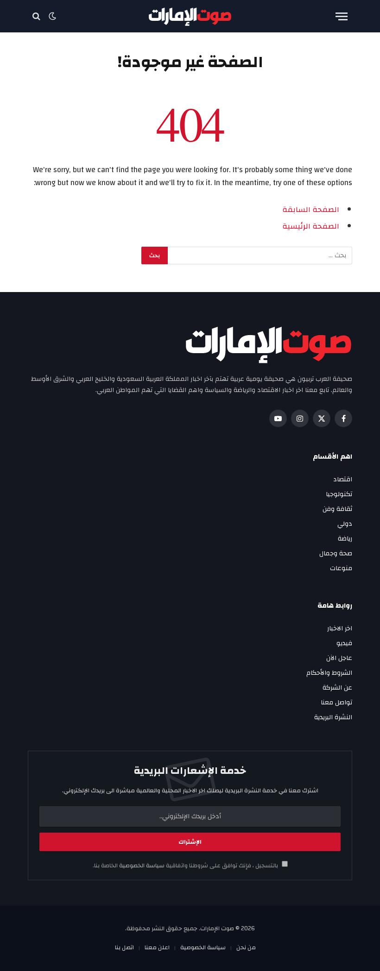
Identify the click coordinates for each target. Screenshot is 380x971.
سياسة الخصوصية (141, 865)
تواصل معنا (336, 703)
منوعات (341, 568)
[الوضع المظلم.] (52, 16)
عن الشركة (337, 688)
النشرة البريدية (333, 717)
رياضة (345, 539)
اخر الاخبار (339, 628)
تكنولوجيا (339, 494)
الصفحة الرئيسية (310, 226)
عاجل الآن (339, 658)
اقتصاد (342, 479)
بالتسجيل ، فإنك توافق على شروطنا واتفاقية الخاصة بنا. (186, 865)
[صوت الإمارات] (190, 16)
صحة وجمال (335, 554)
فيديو (344, 643)
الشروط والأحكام (329, 673)
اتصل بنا (124, 947)
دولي (344, 524)
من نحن (246, 947)
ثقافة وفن (337, 509)
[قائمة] (342, 16)
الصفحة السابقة (310, 210)
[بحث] (37, 16)
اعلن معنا (157, 947)
